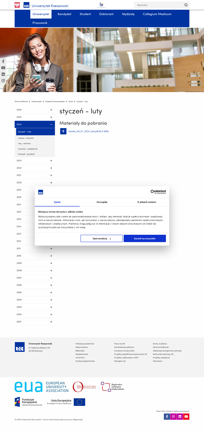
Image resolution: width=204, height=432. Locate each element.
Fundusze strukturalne (124, 350)
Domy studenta (160, 343)
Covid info (80, 357)
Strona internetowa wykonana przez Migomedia (63, 419)
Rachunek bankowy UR (163, 354)
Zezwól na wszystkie (144, 238)
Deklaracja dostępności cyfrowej (167, 350)
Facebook (167, 416)
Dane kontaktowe (161, 347)
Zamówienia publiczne (124, 347)
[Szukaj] (186, 4)
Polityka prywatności (85, 343)
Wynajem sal (119, 361)
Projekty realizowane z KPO (126, 357)
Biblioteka (80, 350)
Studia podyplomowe (85, 361)
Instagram (173, 416)
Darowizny (157, 361)
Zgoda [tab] (57, 202)
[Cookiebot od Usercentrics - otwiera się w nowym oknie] (153, 192)
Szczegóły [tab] (102, 202)
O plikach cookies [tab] (146, 202)
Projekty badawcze (161, 357)
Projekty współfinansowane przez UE (130, 354)
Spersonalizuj (100, 238)
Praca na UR (119, 343)
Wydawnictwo (82, 354)
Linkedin (180, 416)
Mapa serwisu (82, 347)
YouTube (186, 416)
